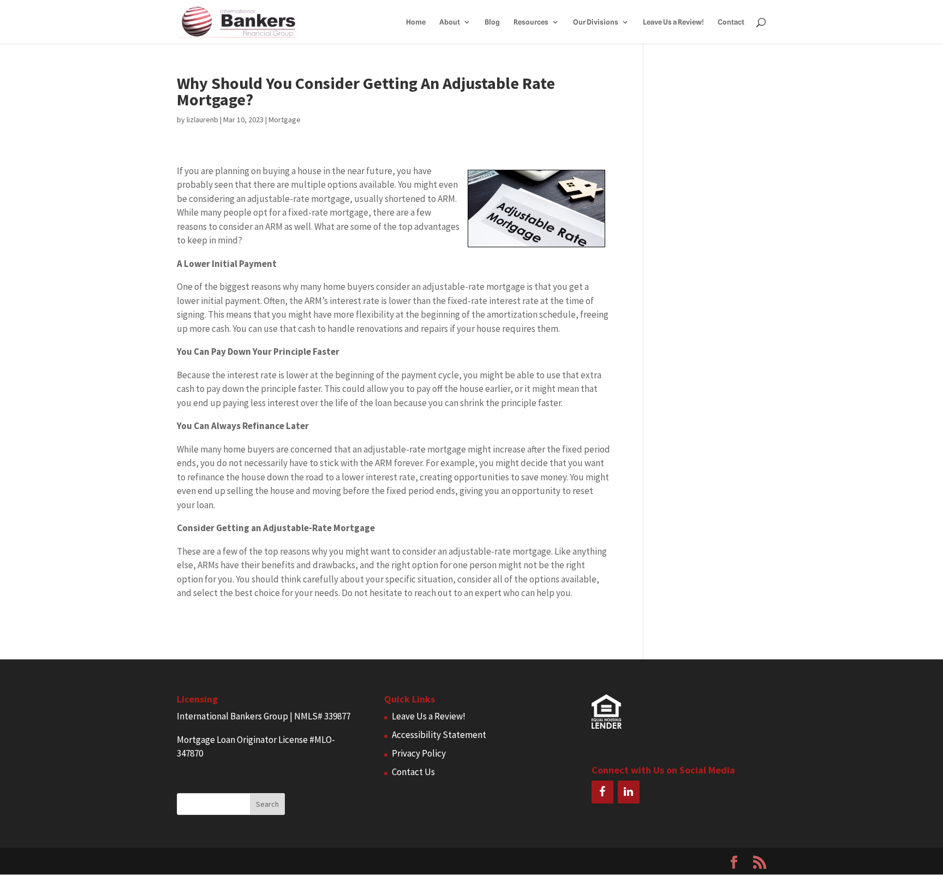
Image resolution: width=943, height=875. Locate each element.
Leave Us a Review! (673, 22)
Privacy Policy (419, 753)
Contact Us (413, 772)
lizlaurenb (202, 119)
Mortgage (284, 119)
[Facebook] (602, 792)
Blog (492, 22)
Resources (531, 22)
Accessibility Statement (439, 735)
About (449, 22)
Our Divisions (595, 22)
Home (416, 22)
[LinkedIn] (629, 792)
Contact (731, 22)
